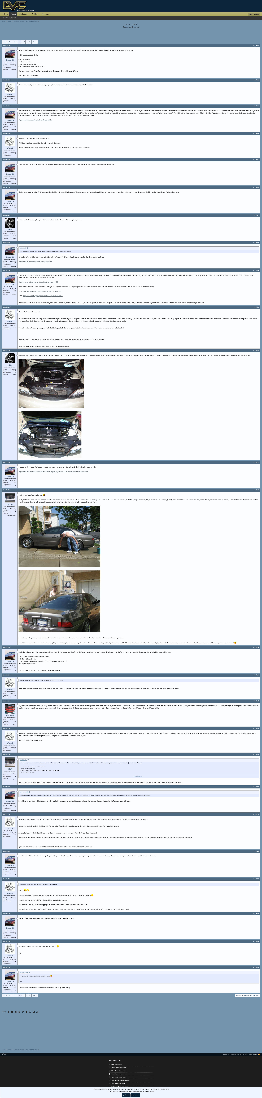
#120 (257, 814)
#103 (257, 106)
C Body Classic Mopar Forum (118, 1074)
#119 (257, 787)
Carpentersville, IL (11, 515)
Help (250, 1054)
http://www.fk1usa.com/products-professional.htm (35, 120)
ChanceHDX (127, 27)
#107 (257, 215)
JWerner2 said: (24, 792)
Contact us (226, 1054)
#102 (257, 80)
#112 (257, 462)
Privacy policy (244, 1054)
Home (6, 14)
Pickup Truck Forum (116, 1064)
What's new (23, 14)
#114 (257, 647)
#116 (257, 701)
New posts (5, 17)
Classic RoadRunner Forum (118, 1083)
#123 (257, 913)
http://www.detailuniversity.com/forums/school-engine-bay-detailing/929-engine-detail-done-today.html (53, 472)
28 (29, 41)
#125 (257, 967)
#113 (257, 490)
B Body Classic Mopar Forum (118, 1071)
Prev (6, 41)
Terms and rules (234, 1054)
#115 (257, 675)
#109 (257, 270)
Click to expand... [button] (138, 776)
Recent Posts (12, 17)
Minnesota (13, 69)
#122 (257, 879)
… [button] (26, 41)
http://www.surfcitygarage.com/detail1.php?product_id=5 (42, 291)
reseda (14, 724)
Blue (5, 1054)
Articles (34, 14)
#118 (257, 754)
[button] (28, 14)
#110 (257, 307)
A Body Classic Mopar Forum (118, 1067)
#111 (257, 350)
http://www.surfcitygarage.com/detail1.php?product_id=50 (38, 282)
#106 (257, 187)
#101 (257, 45)
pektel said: (23, 248)
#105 (257, 159)
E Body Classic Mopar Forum (118, 1077)
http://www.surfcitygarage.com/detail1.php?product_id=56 (43, 296)
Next (34, 41)
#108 (257, 243)
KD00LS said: (23, 760)
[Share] (253, 46)
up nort (14, 238)
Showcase (45, 14)
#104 (257, 133)
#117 (257, 728)
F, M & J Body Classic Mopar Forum (120, 1080)
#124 (257, 941)
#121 (257, 851)
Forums (13, 14)
